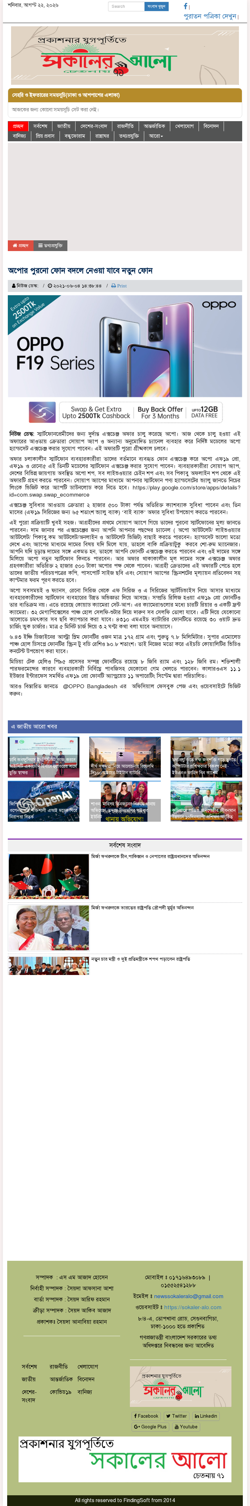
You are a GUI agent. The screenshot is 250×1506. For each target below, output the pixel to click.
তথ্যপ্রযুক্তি (129, 136)
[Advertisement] (125, 191)
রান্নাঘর (102, 136)
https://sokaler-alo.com (192, 1307)
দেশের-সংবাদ (93, 126)
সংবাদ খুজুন (156, 6)
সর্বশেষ (40, 126)
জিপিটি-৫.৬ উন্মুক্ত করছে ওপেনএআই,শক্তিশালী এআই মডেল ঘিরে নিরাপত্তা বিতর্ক (43, 810)
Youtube (188, 1427)
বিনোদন (211, 126)
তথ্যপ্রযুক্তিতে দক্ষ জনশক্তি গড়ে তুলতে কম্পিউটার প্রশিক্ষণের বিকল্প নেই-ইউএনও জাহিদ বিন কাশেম (204, 766)
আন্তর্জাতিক (154, 126)
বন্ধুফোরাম (75, 136)
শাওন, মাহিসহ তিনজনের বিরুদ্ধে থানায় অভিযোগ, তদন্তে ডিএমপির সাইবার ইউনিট (123, 810)
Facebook (147, 1416)
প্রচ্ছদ (18, 126)
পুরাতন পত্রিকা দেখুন (210, 16)
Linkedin (208, 1416)
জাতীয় (63, 126)
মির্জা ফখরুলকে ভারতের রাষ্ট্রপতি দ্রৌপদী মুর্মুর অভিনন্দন (142, 908)
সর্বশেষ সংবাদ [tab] (125, 845)
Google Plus (153, 1427)
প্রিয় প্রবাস (45, 136)
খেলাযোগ (184, 126)
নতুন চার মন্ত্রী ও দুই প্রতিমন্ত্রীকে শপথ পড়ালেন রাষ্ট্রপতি (140, 959)
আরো (154, 136)
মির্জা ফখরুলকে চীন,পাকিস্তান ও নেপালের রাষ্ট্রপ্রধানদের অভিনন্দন (150, 856)
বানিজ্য (19, 136)
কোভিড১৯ (61, 1392)
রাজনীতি (125, 126)
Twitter (179, 1416)
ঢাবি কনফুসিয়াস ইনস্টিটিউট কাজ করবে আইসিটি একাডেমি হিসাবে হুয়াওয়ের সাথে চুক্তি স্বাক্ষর (43, 766)
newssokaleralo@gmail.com (188, 1296)
